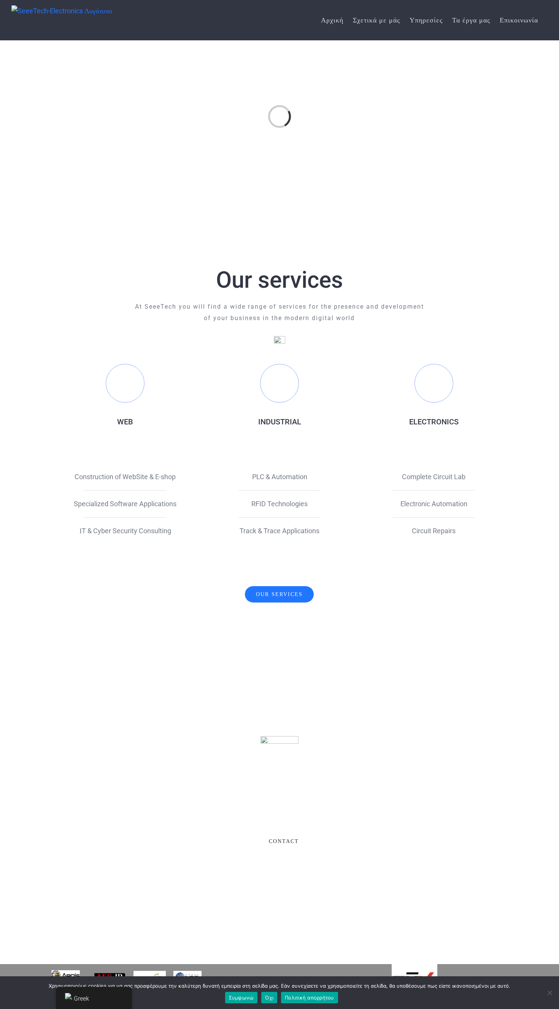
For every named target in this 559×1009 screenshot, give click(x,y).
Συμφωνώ (241, 998)
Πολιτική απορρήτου (309, 998)
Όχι (269, 998)
